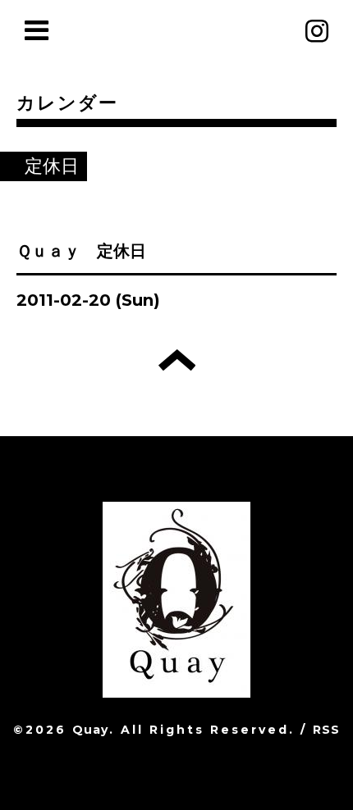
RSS (327, 729)
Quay (90, 729)
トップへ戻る (176, 360)
